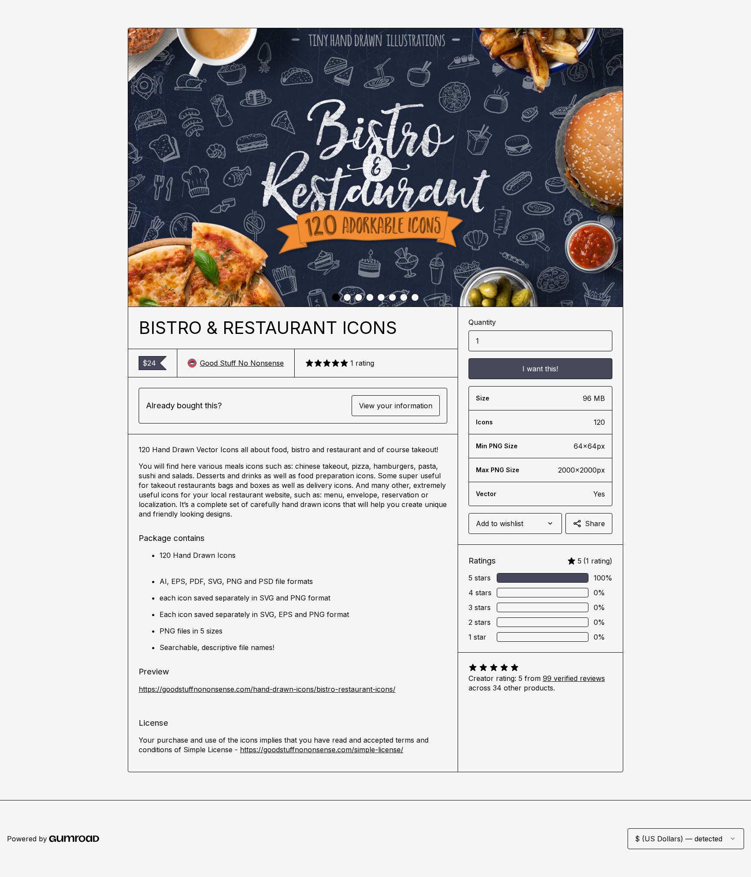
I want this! (540, 368)
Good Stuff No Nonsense (242, 363)
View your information (395, 405)
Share (595, 523)
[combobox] (515, 523)
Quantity (482, 322)
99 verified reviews (574, 678)
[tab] (336, 297)
